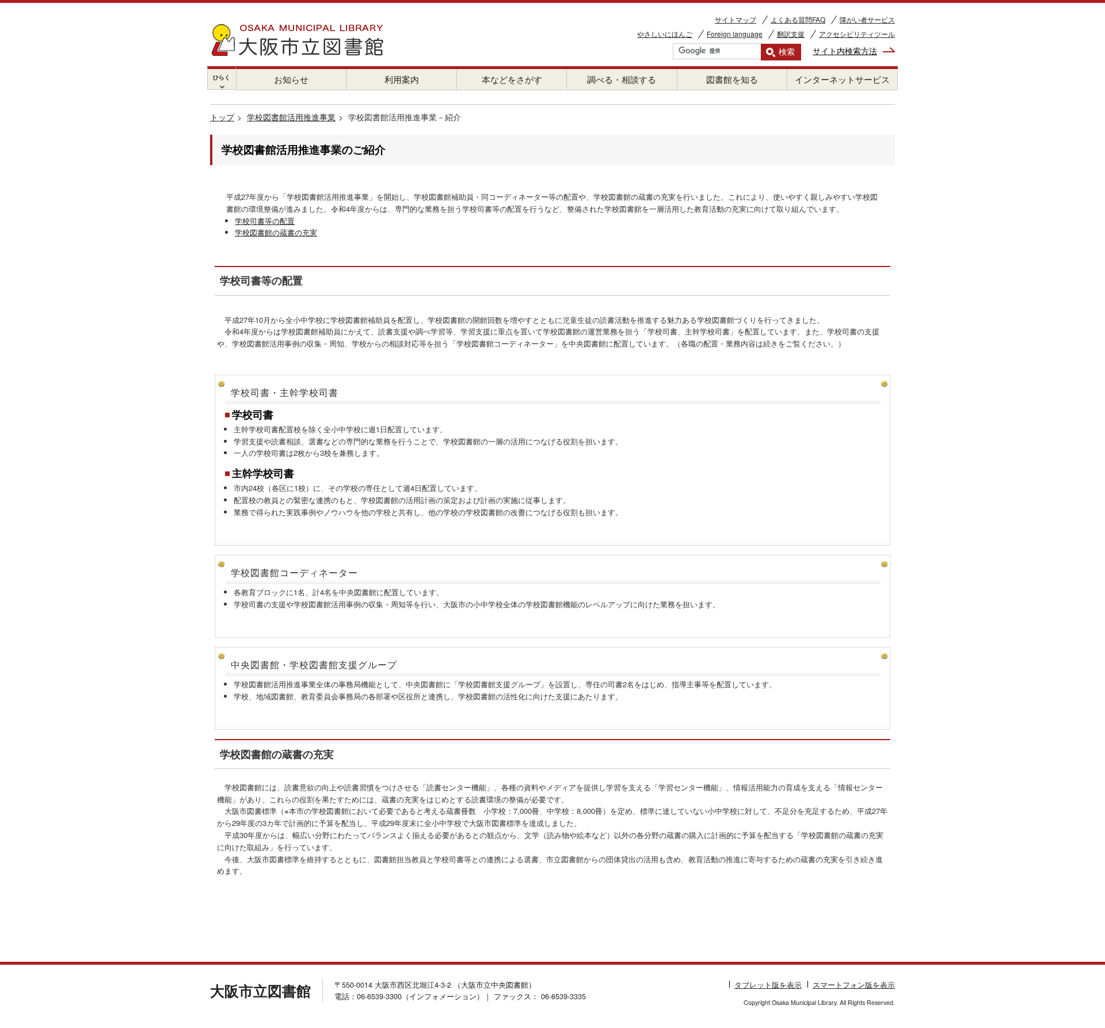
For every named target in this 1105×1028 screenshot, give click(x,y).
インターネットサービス (842, 79)
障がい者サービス (867, 19)
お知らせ (291, 79)
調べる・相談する (621, 79)
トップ (222, 117)
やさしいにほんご (664, 34)
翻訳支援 (791, 34)
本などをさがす (512, 79)
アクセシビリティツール (857, 34)
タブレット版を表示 (768, 985)
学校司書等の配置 (265, 220)
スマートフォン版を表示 (854, 985)
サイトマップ (735, 19)
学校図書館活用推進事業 (291, 117)
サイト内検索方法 (845, 50)
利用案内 (401, 79)
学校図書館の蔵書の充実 (276, 232)
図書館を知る (732, 79)
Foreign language (735, 34)
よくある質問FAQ (798, 19)
